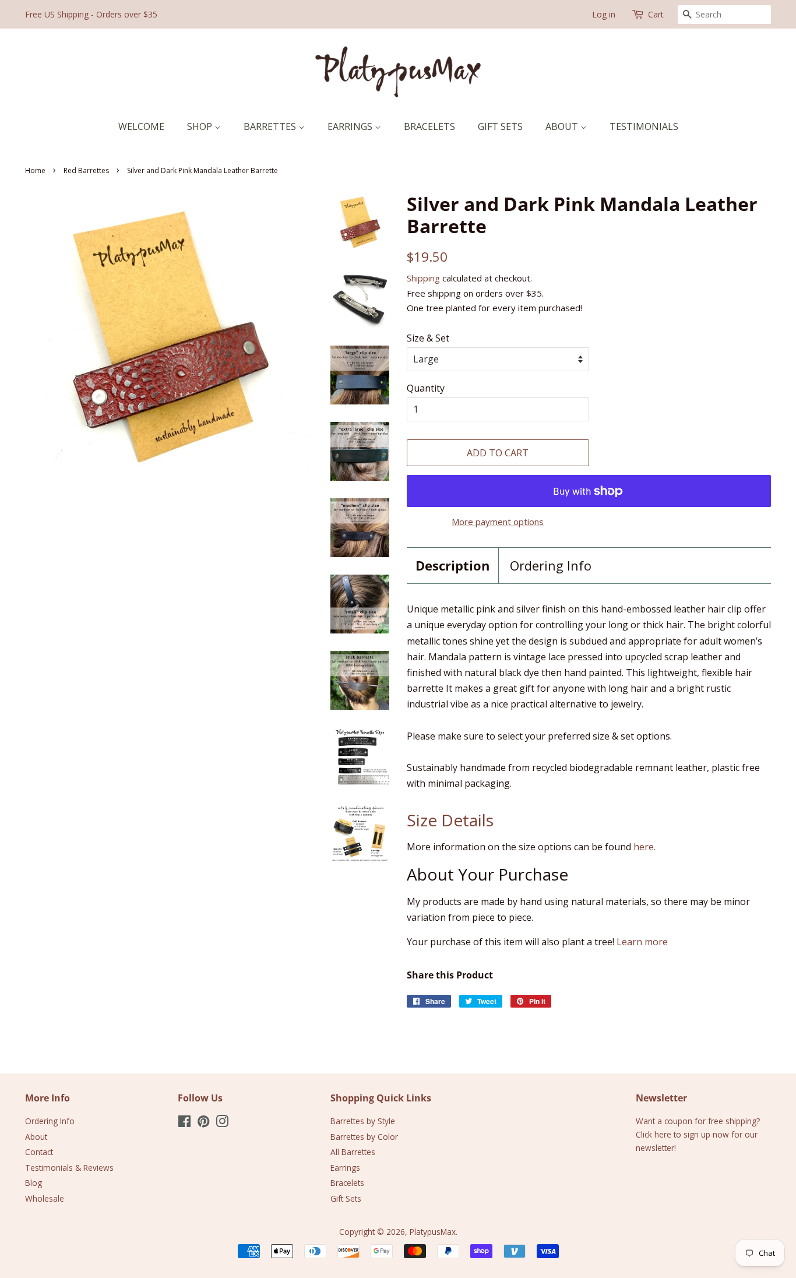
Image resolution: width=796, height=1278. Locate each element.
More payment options (498, 521)
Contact (39, 1151)
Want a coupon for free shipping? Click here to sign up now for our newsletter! (698, 1134)
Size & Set (428, 338)
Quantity (426, 388)
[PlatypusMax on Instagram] (222, 1123)
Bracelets (429, 126)
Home (35, 170)
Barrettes (271, 126)
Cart (656, 14)
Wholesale (44, 1198)
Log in (603, 14)
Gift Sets (500, 126)
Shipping (423, 278)
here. (644, 846)
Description (452, 565)
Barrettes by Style (362, 1120)
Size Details (450, 820)
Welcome (141, 126)
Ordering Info (550, 565)
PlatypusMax (433, 1231)
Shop (200, 126)
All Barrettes (352, 1151)
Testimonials (644, 126)
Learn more (642, 941)
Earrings (351, 126)
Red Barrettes (86, 170)
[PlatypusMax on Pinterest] (203, 1123)
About (562, 126)
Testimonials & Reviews (69, 1167)
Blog (33, 1182)
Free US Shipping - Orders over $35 (91, 14)
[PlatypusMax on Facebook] (184, 1123)
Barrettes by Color (364, 1136)
